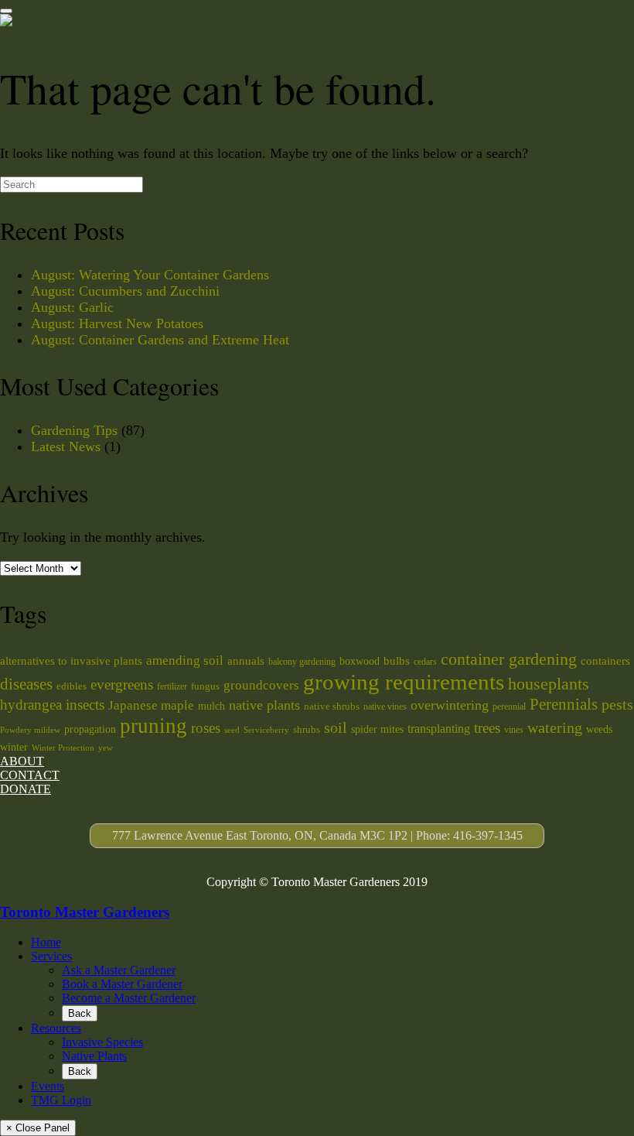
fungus (205, 686)
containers (605, 661)
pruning (153, 725)
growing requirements (403, 681)
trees (487, 728)
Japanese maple (151, 705)
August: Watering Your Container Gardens (150, 274)
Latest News (66, 446)
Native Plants (94, 1055)
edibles (71, 686)
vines (513, 729)
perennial (509, 706)
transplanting (438, 728)
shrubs (306, 729)
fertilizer (172, 686)
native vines (385, 706)
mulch (211, 706)
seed (232, 730)
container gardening (509, 659)
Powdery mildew (30, 730)
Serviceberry (266, 730)
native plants (264, 705)
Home (46, 942)
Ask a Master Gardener (119, 970)
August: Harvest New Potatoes (117, 323)
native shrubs (332, 706)
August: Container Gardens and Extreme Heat (160, 339)
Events (47, 1086)
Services (51, 956)
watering (554, 727)
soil (335, 727)
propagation (90, 729)
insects (85, 704)
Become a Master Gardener (129, 997)
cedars (425, 661)
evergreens (121, 684)
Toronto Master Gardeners (84, 912)
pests (617, 704)
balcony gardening (302, 661)
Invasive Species (102, 1042)
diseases (26, 684)
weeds (599, 729)
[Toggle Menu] (6, 11)
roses (205, 728)
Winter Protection (63, 748)
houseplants (548, 683)
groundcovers (261, 685)
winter (14, 747)
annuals (245, 661)
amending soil (184, 660)
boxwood (359, 661)
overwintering (450, 705)
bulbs (396, 661)
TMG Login (61, 1100)
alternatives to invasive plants (71, 661)
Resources (56, 1028)
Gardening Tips (74, 430)
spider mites (377, 729)
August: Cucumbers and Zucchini (125, 291)
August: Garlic (72, 307)
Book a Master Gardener (122, 984)
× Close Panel (38, 1128)
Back (79, 1013)
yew (105, 748)
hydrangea (31, 704)
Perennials (564, 704)
